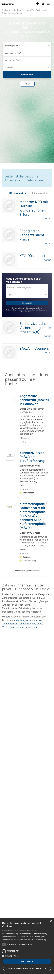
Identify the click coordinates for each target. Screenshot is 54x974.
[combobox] (27, 53)
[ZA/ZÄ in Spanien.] (9, 352)
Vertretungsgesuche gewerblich (19, 627)
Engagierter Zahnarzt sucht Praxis (31, 235)
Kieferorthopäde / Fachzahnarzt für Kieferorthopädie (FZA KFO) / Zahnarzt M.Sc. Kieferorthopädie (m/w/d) (33, 516)
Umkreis (9, 67)
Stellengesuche (12, 45)
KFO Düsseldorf (32, 256)
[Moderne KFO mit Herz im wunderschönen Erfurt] (9, 205)
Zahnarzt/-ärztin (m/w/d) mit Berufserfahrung (32, 457)
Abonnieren (27, 303)
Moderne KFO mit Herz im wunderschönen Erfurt (33, 208)
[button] (27, 84)
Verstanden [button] (27, 961)
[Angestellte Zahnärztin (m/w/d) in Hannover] (10, 400)
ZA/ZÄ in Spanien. (34, 348)
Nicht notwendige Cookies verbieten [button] (27, 968)
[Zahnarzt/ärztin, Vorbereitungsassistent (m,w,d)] (9, 327)
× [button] (51, 921)
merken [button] (47, 218)
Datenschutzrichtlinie (33, 308)
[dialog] (27, 946)
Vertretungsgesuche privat (28, 620)
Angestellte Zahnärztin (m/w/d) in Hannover (34, 400)
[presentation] (37, 3)
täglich (10, 294)
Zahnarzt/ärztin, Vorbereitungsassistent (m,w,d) (35, 327)
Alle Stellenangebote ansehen (27, 570)
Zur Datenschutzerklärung (35, 939)
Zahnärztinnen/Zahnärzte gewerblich (22, 623)
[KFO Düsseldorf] (9, 259)
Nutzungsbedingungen (14, 310)
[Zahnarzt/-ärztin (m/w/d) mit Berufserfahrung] (10, 455)
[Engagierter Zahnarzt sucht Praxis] (9, 234)
